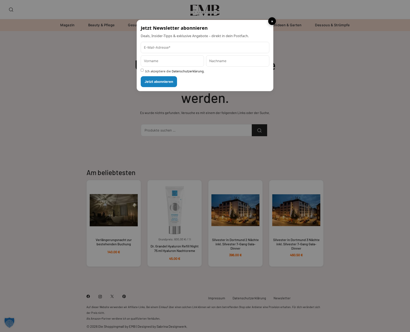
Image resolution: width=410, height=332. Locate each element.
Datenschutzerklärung (188, 71)
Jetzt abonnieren (159, 81)
